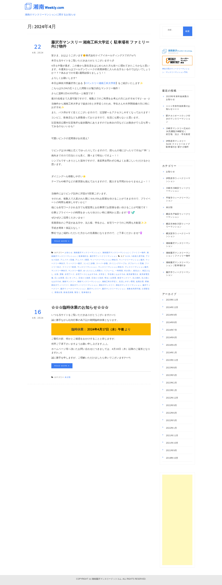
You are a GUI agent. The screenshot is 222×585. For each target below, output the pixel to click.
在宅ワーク (70, 274)
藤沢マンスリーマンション (114, 289)
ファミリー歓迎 (69, 267)
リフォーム (109, 270)
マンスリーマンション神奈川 (111, 267)
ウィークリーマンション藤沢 (132, 260)
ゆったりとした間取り (93, 270)
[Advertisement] (177, 520)
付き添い (128, 270)
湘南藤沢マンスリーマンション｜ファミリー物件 (124, 252)
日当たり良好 (97, 278)
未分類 (68, 377)
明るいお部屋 (110, 278)
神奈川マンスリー (107, 285)
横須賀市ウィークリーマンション (178, 235)
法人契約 (136, 278)
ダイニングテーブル (118, 263)
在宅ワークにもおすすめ (86, 274)
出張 (56, 274)
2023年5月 (171, 375)
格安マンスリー (124, 278)
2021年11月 (172, 435)
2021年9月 (171, 450)
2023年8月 (171, 367)
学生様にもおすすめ (116, 274)
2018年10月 (172, 458)
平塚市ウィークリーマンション (178, 199)
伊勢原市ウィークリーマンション (178, 180)
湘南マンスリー (69, 281)
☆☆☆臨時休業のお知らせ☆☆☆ (80, 307)
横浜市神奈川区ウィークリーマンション (178, 225)
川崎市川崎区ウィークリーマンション (178, 189)
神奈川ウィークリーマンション (84, 285)
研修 (147, 281)
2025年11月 (172, 299)
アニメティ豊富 (82, 260)
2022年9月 (171, 405)
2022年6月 (171, 412)
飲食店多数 (68, 292)
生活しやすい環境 (127, 281)
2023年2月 (171, 382)
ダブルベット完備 (136, 263)
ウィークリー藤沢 (74, 263)
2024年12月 (172, 307)
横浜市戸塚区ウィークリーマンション (178, 215)
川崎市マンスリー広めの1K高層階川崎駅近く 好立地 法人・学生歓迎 (178, 131)
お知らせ (68, 252)
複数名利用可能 (134, 289)
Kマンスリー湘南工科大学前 (100, 83)
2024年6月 (171, 337)
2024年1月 (171, 352)
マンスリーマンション (87, 267)
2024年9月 (171, 314)
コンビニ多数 (89, 263)
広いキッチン (71, 278)
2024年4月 (171, 345)
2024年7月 (171, 330)
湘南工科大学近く (110, 281)
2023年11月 (172, 360)
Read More (61, 241)
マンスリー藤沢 (75, 270)
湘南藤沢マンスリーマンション (87, 252)
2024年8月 (171, 322)
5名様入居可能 (138, 256)
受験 (62, 274)
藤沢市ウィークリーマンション (103, 256)
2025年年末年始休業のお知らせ (177, 98)
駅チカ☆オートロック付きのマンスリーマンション (178, 118)
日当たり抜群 (84, 278)
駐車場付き (87, 292)
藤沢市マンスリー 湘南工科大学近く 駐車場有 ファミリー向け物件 (100, 44)
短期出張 (140, 281)
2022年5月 (171, 420)
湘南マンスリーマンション (89, 281)
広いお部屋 (59, 278)
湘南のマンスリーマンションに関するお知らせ (50, 14)
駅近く (77, 292)
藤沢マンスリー (94, 289)
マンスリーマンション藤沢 (136, 267)
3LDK (127, 256)
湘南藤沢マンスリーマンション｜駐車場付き (178, 264)
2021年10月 (172, 442)
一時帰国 (119, 270)
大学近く (102, 274)
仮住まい (137, 270)
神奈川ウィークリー (60, 285)
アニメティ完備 (67, 260)
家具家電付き (132, 274)
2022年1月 (171, 428)
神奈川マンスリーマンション (128, 285)
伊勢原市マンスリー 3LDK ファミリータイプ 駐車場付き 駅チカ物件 (178, 144)
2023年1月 (171, 390)
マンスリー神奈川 (59, 270)
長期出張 (58, 292)
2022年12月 (172, 397)
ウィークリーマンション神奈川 (104, 260)
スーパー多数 (102, 263)
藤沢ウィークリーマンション (73, 289)
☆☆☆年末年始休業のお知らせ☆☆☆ (178, 107)
